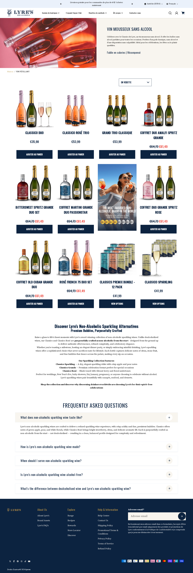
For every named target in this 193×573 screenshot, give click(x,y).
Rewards (72, 525)
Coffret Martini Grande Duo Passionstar (76, 210)
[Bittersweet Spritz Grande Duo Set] (34, 183)
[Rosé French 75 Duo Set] (75, 258)
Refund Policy (104, 548)
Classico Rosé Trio (75, 132)
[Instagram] (21, 561)
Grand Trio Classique (117, 132)
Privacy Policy (104, 538)
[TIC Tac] (25, 561)
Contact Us (103, 520)
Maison (10, 72)
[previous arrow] (61, 4)
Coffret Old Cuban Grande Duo (34, 284)
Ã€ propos (117, 12)
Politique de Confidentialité (159, 530)
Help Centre (103, 515)
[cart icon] (183, 13)
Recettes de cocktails (97, 12)
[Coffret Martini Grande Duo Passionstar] (75, 183)
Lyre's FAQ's (43, 525)
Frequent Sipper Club (74, 12)
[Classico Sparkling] (158, 258)
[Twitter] (10, 561)
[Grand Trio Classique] (117, 108)
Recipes (71, 520)
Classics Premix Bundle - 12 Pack (117, 284)
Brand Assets (43, 520)
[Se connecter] (176, 13)
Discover (72, 535)
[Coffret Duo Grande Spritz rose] (158, 183)
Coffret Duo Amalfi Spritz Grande (158, 135)
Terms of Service (106, 543)
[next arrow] (132, 4)
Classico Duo (34, 132)
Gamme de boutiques (49, 12)
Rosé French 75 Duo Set (76, 282)
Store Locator (74, 530)
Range (71, 515)
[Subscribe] (182, 516)
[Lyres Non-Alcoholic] (20, 12)
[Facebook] (13, 561)
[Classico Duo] (34, 108)
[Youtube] (29, 561)
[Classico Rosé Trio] (75, 108)
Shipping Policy (105, 525)
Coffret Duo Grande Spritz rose (158, 210)
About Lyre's (43, 515)
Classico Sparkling (158, 282)
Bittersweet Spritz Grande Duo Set (34, 210)
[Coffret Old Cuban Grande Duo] (34, 258)
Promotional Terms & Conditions (108, 532)
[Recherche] (170, 13)
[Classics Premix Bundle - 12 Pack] (117, 258)
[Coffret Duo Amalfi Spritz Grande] (158, 108)
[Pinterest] (17, 561)
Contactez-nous (135, 12)
